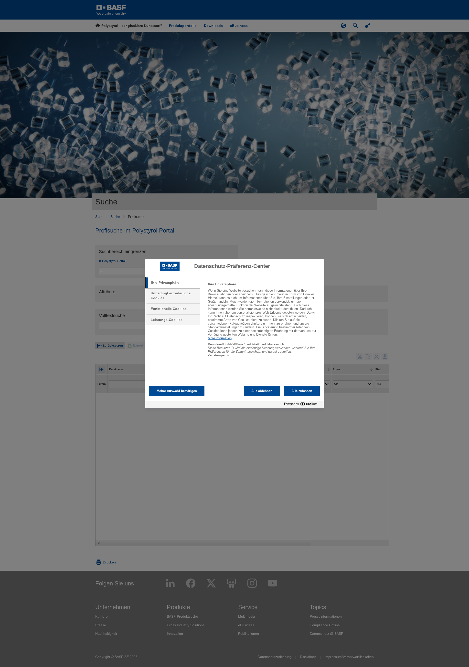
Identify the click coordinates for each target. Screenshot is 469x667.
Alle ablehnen (262, 391)
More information (220, 338)
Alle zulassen (301, 391)
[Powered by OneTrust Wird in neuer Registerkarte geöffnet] (302, 405)
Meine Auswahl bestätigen (177, 391)
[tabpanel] (263, 322)
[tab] (173, 282)
